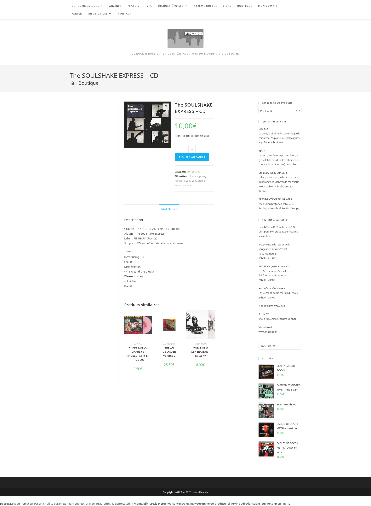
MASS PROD (169, 344)
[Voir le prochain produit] (211, 104)
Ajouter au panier (192, 157)
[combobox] (280, 110)
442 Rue (138, 344)
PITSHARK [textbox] (278, 111)
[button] (166, 106)
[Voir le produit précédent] (205, 104)
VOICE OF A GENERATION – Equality (200, 351)
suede (188, 185)
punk (202, 176)
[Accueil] (72, 83)
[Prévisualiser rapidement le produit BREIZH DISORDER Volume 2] (182, 317)
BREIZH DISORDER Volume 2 (169, 351)
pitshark (193, 176)
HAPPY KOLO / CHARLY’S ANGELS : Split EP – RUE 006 (138, 354)
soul (189, 180)
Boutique (88, 83)
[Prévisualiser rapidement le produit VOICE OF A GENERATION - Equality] (213, 317)
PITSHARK (194, 171)
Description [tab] (169, 208)
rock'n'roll (180, 180)
